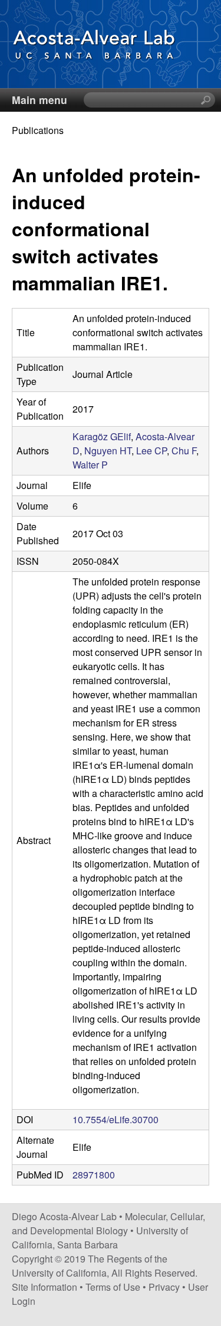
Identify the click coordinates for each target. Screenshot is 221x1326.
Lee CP (151, 450)
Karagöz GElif (101, 436)
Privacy (164, 1287)
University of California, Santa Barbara (100, 1237)
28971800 (93, 1174)
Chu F (183, 450)
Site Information (44, 1287)
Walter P (90, 464)
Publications (38, 130)
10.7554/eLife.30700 (115, 1119)
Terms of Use (112, 1287)
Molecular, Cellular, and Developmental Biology (108, 1223)
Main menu (39, 99)
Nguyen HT (107, 450)
